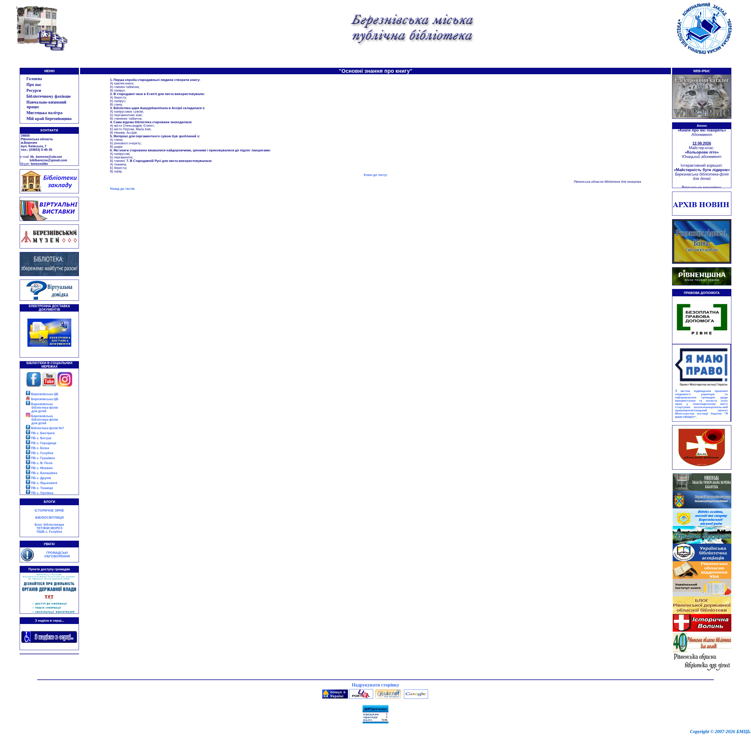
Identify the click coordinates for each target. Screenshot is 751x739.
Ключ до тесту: (376, 175)
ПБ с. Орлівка (41, 493)
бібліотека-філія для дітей (44, 409)
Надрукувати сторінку (375, 684)
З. (701, 404)
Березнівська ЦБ (44, 394)
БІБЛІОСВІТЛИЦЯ (49, 517)
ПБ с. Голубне (41, 453)
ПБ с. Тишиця (41, 488)
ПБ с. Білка (39, 448)
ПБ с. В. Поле (41, 463)
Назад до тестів (122, 188)
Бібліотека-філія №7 (47, 428)
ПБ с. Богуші (40, 438)
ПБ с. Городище (43, 443)
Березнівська (41, 404)
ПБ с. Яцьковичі (43, 483)
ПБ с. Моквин (41, 468)
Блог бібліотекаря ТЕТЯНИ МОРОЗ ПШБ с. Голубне (49, 528)
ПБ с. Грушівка (42, 458)
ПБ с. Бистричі (42, 433)
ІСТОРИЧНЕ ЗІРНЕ (49, 510)
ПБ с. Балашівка (43, 473)
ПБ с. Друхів (40, 478)
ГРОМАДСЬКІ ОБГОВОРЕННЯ (57, 554)
